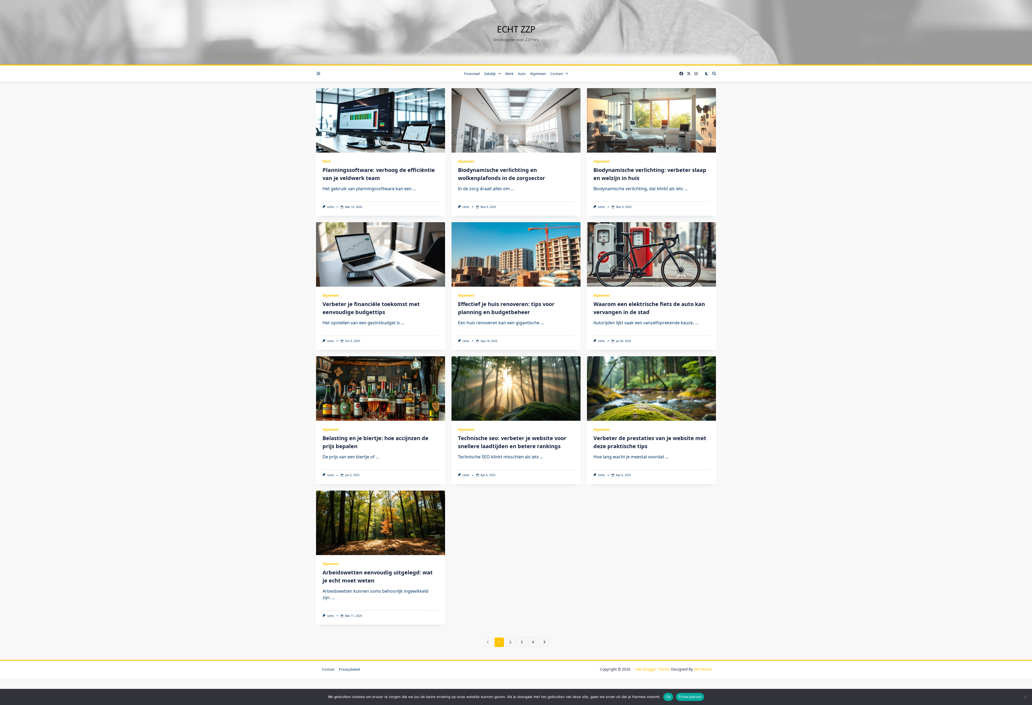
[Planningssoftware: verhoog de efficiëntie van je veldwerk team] (380, 120)
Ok (668, 697)
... (414, 189)
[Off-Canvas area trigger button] (318, 73)
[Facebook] (681, 73)
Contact (556, 73)
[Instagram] (696, 73)
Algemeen (538, 73)
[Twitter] (689, 73)
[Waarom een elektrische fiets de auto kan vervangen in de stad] (651, 254)
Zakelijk (490, 73)
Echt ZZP (516, 29)
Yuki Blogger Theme (652, 669)
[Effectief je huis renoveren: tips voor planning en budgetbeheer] (516, 254)
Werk (509, 73)
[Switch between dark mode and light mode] (706, 73)
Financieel (472, 73)
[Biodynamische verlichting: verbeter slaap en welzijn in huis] (651, 120)
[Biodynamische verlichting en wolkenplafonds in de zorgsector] (516, 120)
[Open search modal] (714, 73)
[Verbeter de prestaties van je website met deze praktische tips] (651, 388)
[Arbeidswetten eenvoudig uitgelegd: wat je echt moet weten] (380, 523)
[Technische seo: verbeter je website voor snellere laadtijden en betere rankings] (516, 388)
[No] (1025, 697)
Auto (522, 73)
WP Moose (703, 669)
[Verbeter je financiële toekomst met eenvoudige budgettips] (380, 254)
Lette (330, 207)
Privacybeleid (349, 669)
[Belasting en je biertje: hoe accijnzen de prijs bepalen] (380, 388)
